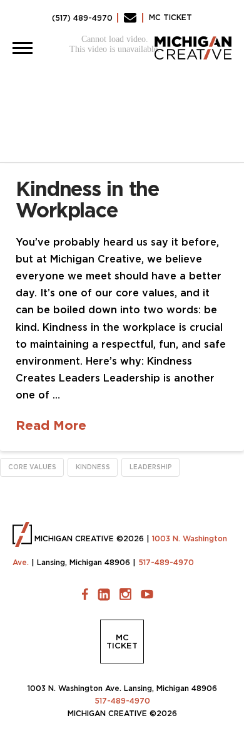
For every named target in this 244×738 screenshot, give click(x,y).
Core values (32, 467)
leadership (151, 467)
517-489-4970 (166, 562)
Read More (51, 425)
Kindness (93, 467)
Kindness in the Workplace (87, 199)
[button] (23, 48)
